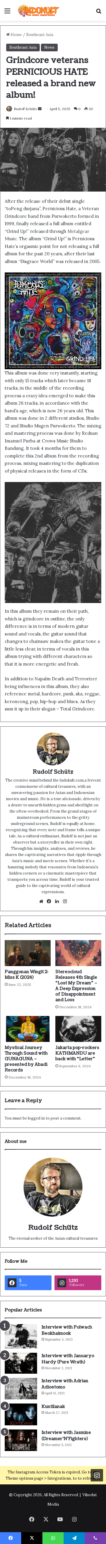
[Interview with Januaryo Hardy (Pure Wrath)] (21, 1363)
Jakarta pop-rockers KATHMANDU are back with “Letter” (77, 1053)
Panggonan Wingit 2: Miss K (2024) (26, 974)
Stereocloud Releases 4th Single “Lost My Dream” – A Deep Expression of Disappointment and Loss (76, 986)
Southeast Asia (39, 34)
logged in (36, 1118)
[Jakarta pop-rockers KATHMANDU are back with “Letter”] (78, 1029)
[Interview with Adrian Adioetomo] (21, 1388)
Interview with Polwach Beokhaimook (67, 1330)
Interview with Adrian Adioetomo (65, 1384)
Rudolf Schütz (25, 109)
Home (16, 34)
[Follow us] (97, 1475)
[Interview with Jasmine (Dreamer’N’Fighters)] (21, 1440)
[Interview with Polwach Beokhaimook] (21, 1336)
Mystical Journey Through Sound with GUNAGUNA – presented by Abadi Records (26, 1059)
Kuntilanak (53, 1406)
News (49, 47)
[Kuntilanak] (21, 1414)
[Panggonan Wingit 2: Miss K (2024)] (28, 953)
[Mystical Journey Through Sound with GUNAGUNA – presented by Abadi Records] (28, 1029)
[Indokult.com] (38, 10)
